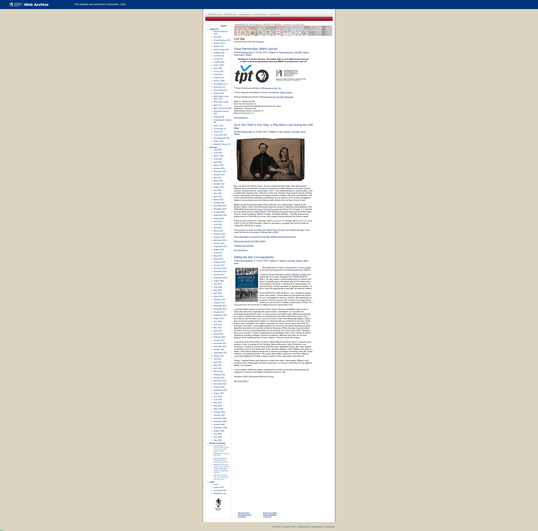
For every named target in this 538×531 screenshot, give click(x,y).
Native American (220, 108)
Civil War (217, 56)
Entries (219, 487)
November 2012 (220, 309)
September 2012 (220, 315)
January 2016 (219, 203)
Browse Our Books (259, 14)
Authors (217, 43)
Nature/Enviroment (221, 111)
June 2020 (218, 153)
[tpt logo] (290, 66)
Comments (220, 490)
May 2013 (218, 290)
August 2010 (219, 393)
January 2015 (219, 237)
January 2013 (219, 303)
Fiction (216, 71)
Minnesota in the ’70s (271, 88)
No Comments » (241, 118)
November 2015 (220, 209)
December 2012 (220, 306)
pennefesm (248, 261)
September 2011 (220, 353)
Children (217, 53)
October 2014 (219, 243)
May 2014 (218, 256)
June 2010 (218, 399)
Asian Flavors (286, 92)
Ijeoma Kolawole (219, 458)
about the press (317, 527)
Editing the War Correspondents (254, 257)
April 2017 (218, 178)
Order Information (269, 515)
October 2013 (219, 275)
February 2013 (219, 300)
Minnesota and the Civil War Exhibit (249, 241)
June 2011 (218, 362)
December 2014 (220, 240)
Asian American (220, 40)
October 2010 (219, 387)
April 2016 (218, 196)
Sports (216, 126)
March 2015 (218, 231)
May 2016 (218, 193)
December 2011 (220, 343)
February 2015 (219, 234)
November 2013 (220, 271)
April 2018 (218, 162)
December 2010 (220, 381)
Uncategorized (219, 138)
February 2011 (219, 375)
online (258, 225)
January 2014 (219, 265)
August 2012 (219, 318)
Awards (217, 46)
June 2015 (218, 225)
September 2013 (220, 278)
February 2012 (219, 337)
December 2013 (220, 268)
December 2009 (220, 418)
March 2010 (218, 409)
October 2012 (219, 312)
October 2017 (219, 175)
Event (216, 65)
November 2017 (220, 171)
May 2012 (218, 328)
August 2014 (219, 249)
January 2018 (219, 168)
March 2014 (218, 259)
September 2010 (220, 390)
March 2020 (218, 156)
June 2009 (218, 437)
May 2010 (218, 403)
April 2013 (218, 293)
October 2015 (219, 212)
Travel (216, 132)
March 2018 (218, 165)
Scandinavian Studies (222, 120)
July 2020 (218, 149)
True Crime (218, 135)
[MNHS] (273, 75)
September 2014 (220, 246)
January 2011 (219, 378)
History (216, 81)
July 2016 (218, 190)
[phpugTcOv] (260, 267)
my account (330, 527)
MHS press (218, 102)
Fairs (216, 68)
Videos (216, 141)
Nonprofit (217, 117)
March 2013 (218, 296)
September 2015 (220, 215)
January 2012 (219, 340)
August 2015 (219, 218)
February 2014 (219, 262)
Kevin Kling (218, 90)
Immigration (218, 84)
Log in (216, 484)
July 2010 (218, 396)
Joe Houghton (218, 445)
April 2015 (218, 228)
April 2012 (218, 331)
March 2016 (218, 200)
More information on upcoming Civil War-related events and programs (265, 237)
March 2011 (218, 371)
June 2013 (218, 287)
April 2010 (218, 406)
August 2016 (219, 187)
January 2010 (219, 415)
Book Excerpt (219, 50)
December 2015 (220, 206)
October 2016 (219, 184)
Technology (218, 129)
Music (216, 105)
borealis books (303, 527)
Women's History (220, 144)
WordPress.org (220, 493)
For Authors (242, 517)
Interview (217, 87)
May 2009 (218, 440)
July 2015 (218, 221)
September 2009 (220, 428)
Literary (217, 93)
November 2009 (220, 421)
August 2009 (219, 431)
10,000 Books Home (215, 14)
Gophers (217, 78)
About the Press (274, 14)
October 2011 (219, 349)
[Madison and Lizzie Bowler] (270, 181)
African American (221, 31)
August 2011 (219, 356)
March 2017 (218, 181)
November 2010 (220, 384)
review (308, 267)
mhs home (276, 527)
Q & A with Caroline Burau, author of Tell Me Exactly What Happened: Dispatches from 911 (222, 468)
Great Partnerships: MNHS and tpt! (256, 48)
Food (216, 74)
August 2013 (219, 281)
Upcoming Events (245, 14)
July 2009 (218, 434)
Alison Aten (248, 52)
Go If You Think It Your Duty (266, 209)
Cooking (217, 62)
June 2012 (218, 324)
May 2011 (218, 365)
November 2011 (220, 346)
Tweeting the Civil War (244, 246)
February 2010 (219, 412)
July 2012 (218, 321)
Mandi (216, 475)
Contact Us (267, 517)
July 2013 (218, 284)
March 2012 (218, 334)
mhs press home (289, 527)
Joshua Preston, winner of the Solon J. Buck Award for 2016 (221, 449)
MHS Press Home (230, 14)
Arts (215, 37)
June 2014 (218, 253)
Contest (217, 59)
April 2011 (218, 368)
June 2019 (218, 159)
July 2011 (217, 359)
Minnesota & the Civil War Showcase (277, 97)
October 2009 (219, 424)
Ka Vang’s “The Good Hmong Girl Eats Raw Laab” (221, 477)
